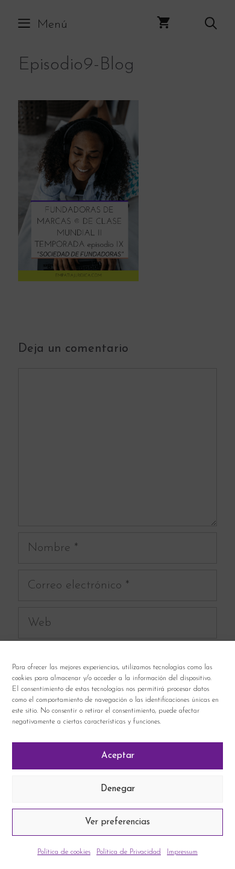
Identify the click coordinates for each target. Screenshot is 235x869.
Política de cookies (63, 852)
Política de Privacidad (128, 852)
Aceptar (117, 755)
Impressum (182, 852)
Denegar (118, 789)
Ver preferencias (117, 822)
